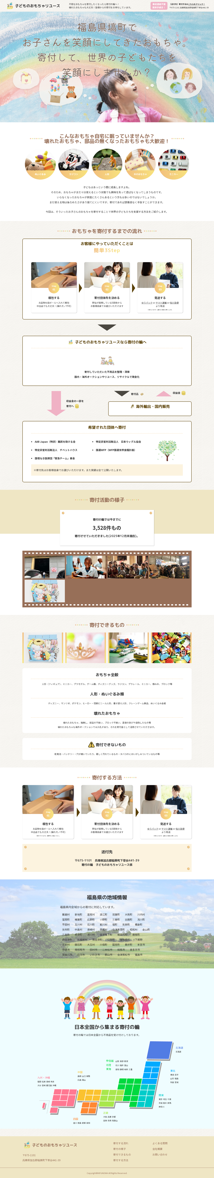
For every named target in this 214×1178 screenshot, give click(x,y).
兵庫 (109, 1116)
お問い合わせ (159, 1154)
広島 (79, 1079)
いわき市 (95, 954)
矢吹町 (66, 929)
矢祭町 (126, 924)
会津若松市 (123, 954)
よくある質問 (159, 1143)
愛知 (117, 1069)
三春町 (116, 919)
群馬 (169, 1103)
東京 (160, 1099)
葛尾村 (91, 914)
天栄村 (66, 944)
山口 (84, 1076)
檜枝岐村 (125, 939)
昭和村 (133, 929)
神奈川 (161, 1106)
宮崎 (44, 1085)
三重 (130, 1069)
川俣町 (103, 944)
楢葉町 (78, 919)
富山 (126, 1065)
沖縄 (54, 1085)
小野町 (103, 919)
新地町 (78, 914)
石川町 (91, 924)
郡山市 (108, 954)
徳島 (79, 1122)
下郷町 (138, 939)
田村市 (93, 949)
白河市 (81, 954)
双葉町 (116, 914)
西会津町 (67, 939)
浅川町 (141, 919)
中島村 (78, 929)
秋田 (172, 1082)
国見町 (116, 944)
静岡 (122, 1069)
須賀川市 (67, 954)
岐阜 (126, 1069)
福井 (122, 1065)
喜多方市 (135, 949)
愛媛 (84, 1122)
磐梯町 (136, 934)
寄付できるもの (122, 1154)
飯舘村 (66, 914)
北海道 (178, 1051)
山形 (172, 1078)
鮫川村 (103, 924)
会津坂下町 (106, 934)
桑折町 (128, 944)
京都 (114, 1116)
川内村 (141, 914)
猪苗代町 (122, 934)
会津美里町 (118, 929)
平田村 (66, 924)
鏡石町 (78, 944)
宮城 (176, 1082)
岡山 (84, 1079)
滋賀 (105, 1120)
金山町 (146, 929)
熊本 (52, 1081)
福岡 (39, 1081)
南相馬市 (80, 949)
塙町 (114, 924)
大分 (39, 1085)
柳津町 (78, 934)
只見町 (111, 939)
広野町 (91, 919)
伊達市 (66, 949)
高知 (88, 1122)
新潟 (126, 1061)
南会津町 (97, 939)
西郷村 (103, 929)
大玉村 (91, 944)
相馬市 (121, 949)
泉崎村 (91, 929)
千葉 (169, 1099)
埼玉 (165, 1099)
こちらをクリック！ (196, 4)
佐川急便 (174, 302)
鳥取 (88, 1076)
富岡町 (66, 919)
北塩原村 (82, 939)
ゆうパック (146, 302)
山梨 (117, 1061)
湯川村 (91, 934)
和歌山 (115, 1120)
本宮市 (141, 944)
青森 (172, 1074)
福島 (176, 1078)
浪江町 (103, 914)
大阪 (105, 1116)
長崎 (48, 1081)
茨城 (160, 1103)
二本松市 (107, 949)
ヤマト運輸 (161, 302)
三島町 (66, 934)
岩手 (176, 1074)
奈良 (109, 1120)
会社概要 (157, 1149)
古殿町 (128, 919)
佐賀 (44, 1081)
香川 (75, 1122)
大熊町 (128, 914)
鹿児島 (49, 1085)
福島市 (138, 954)
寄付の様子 (119, 1149)
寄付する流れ (120, 1143)
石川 (117, 1065)
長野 (122, 1061)
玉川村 (78, 924)
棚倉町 (138, 924)
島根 (79, 1076)
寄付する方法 (120, 1160)
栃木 (165, 1103)
